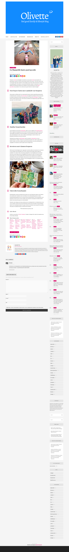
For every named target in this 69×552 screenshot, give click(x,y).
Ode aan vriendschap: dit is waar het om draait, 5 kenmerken (12, 227)
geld (11, 232)
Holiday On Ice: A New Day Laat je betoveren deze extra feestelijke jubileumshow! (58, 126)
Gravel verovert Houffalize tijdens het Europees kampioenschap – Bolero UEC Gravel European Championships (58, 176)
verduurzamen (33, 138)
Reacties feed (53, 477)
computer (52, 351)
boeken (52, 492)
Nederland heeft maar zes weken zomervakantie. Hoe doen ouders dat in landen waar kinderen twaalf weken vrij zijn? (58, 301)
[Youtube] (62, 37)
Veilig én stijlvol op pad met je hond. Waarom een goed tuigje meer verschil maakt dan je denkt (58, 284)
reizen (52, 523)
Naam (7, 294)
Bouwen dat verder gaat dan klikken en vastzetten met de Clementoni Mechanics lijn (58, 259)
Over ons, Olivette (45, 36)
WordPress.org (53, 480)
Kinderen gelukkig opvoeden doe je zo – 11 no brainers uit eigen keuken (40, 227)
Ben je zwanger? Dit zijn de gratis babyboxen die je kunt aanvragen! (56, 323)
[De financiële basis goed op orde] (26, 52)
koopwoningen (24, 95)
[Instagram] (57, 37)
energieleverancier (39, 130)
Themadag (52, 384)
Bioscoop (52, 346)
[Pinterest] (61, 37)
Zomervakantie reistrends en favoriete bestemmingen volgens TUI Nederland (58, 187)
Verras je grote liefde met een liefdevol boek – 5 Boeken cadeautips (17, 227)
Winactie (37, 36)
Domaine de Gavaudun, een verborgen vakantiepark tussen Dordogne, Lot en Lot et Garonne (58, 311)
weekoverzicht (53, 389)
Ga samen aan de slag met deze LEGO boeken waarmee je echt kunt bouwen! (58, 109)
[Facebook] (56, 37)
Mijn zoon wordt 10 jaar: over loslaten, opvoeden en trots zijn (58, 209)
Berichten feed (53, 475)
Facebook (23, 214)
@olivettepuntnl (39, 544)
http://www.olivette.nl (18, 246)
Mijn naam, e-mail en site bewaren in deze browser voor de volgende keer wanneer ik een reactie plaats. (25, 307)
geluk (39, 85)
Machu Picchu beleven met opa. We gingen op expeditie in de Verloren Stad (58, 240)
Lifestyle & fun (13, 36)
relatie (33, 79)
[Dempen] (60, 152)
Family (7, 36)
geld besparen (22, 138)
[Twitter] (13, 76)
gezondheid (12, 86)
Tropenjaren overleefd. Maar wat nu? (57, 202)
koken (51, 363)
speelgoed (52, 382)
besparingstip (23, 130)
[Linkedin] (15, 76)
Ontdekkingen (22, 36)
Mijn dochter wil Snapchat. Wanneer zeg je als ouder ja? (58, 167)
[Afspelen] (51, 152)
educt (51, 353)
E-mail (7, 298)
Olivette (14, 67)
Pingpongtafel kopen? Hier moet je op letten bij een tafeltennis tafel (58, 250)
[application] (56, 149)
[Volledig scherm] (61, 152)
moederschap (53, 511)
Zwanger (52, 394)
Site (6, 302)
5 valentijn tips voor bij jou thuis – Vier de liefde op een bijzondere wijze (23, 227)
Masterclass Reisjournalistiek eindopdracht (58, 195)
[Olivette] (34, 17)
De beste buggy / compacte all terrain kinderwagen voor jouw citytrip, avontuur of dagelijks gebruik (58, 221)
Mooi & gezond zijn (54, 370)
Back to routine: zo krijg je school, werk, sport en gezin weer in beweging (58, 159)
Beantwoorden (12, 269)
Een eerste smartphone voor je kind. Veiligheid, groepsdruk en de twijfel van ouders (58, 230)
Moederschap (30, 36)
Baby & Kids (52, 344)
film (51, 356)
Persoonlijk (52, 377)
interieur (52, 504)
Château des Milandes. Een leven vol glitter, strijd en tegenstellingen (58, 275)
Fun (51, 358)
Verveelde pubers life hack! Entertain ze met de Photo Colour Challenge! (58, 292)
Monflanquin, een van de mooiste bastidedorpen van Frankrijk (58, 267)
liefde (15, 79)
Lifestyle (11, 67)
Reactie (7, 279)
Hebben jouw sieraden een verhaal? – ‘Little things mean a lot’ (28, 226)
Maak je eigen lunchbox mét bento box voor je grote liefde (58, 117)
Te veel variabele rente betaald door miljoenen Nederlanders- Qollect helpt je (34, 227)
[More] (24, 76)
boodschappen (35, 97)
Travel (52, 387)
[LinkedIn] (59, 37)
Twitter (19, 214)
